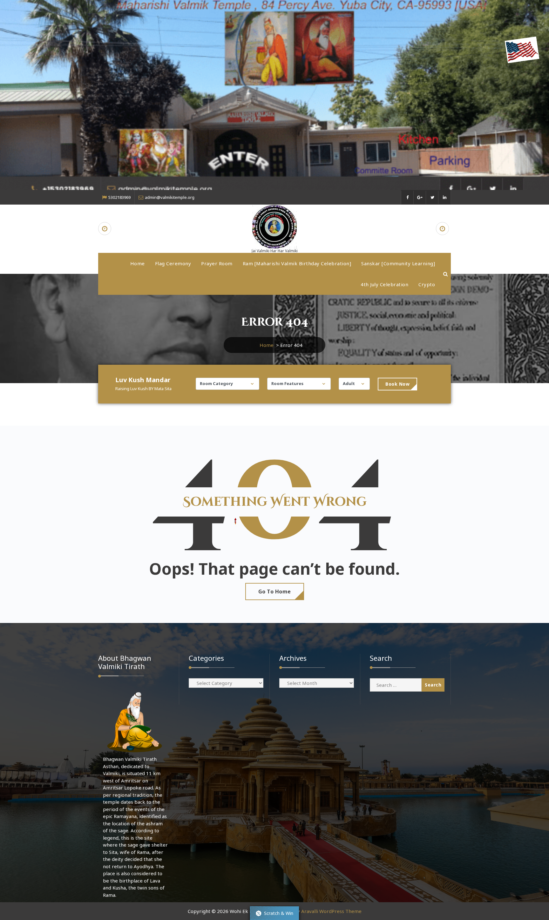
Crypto (426, 284)
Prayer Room (217, 263)
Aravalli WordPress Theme (331, 911)
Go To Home (274, 591)
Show (274, 913)
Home (137, 263)
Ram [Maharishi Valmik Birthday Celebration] (297, 263)
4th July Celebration (384, 284)
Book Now (397, 384)
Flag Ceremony (173, 263)
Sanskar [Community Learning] (398, 263)
